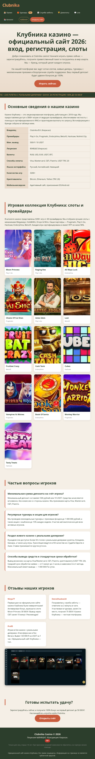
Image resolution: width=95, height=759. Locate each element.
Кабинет (24, 19)
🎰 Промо (8, 12)
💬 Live (77, 12)
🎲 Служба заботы (45, 12)
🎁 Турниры (24, 12)
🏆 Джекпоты (63, 12)
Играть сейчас (47, 83)
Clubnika (10, 5)
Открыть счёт (37, 19)
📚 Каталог (8, 19)
